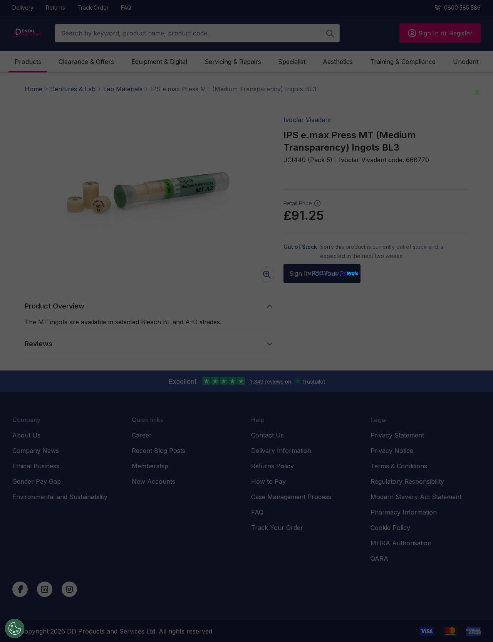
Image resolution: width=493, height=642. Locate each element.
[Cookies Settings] (14, 628)
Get (321, 273)
